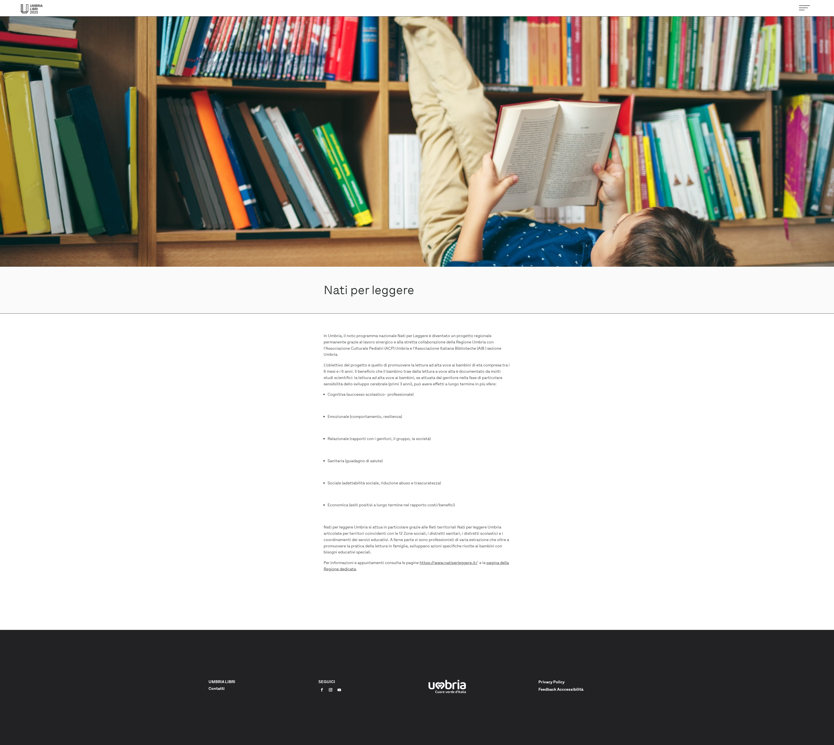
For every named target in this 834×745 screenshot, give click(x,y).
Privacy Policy (551, 682)
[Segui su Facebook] (321, 689)
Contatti (216, 688)
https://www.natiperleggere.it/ (449, 562)
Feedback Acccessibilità (560, 689)
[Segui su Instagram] (330, 689)
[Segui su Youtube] (339, 689)
